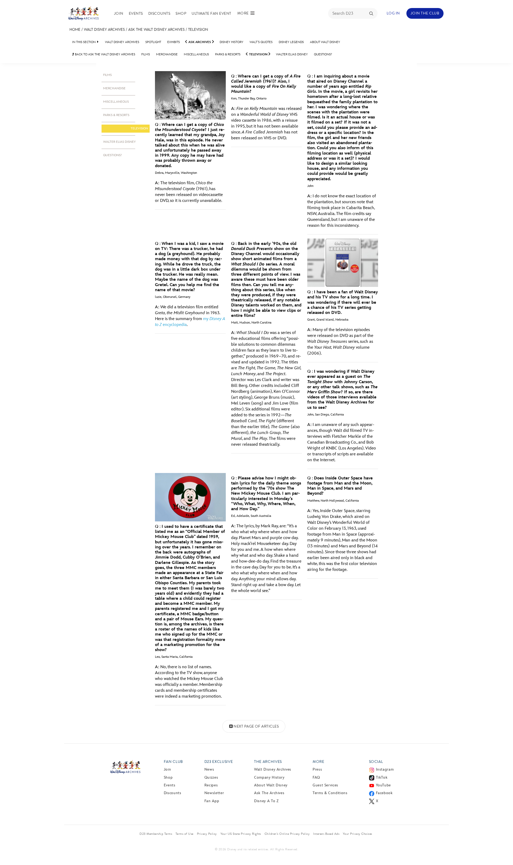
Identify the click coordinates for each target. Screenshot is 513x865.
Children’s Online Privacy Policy (287, 833)
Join (118, 13)
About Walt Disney (325, 42)
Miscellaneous (196, 54)
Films (145, 54)
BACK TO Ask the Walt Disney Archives (103, 54)
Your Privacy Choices (357, 833)
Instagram (385, 769)
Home (74, 29)
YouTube (383, 785)
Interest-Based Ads (326, 833)
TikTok (382, 777)
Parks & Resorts (227, 54)
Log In (393, 13)
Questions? (323, 54)
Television (198, 29)
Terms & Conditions (330, 793)
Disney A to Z (266, 801)
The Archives (268, 761)
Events (136, 13)
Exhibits (173, 42)
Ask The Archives (269, 793)
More (318, 761)
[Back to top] (503, 850)
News (209, 769)
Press (317, 769)
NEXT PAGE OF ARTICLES (256, 726)
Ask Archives (199, 42)
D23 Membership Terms (155, 833)
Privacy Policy (207, 833)
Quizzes (211, 777)
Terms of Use (184, 833)
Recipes (211, 785)
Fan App (211, 801)
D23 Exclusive (218, 761)
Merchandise (167, 54)
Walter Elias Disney (292, 54)
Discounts (159, 13)
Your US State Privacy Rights (240, 833)
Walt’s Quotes (261, 42)
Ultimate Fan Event (211, 13)
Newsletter (214, 793)
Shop (181, 13)
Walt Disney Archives (104, 29)
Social (376, 761)
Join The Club (425, 13)
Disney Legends (291, 42)
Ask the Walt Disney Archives (156, 29)
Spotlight (153, 42)
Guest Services (325, 785)
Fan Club (173, 761)
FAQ (316, 777)
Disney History (231, 42)
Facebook (384, 793)
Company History (269, 777)
